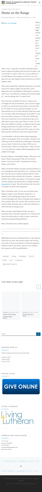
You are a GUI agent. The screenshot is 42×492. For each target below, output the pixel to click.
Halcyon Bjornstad (9, 17)
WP (14, 483)
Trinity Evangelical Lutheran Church (19, 478)
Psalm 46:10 (5, 184)
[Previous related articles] (34, 287)
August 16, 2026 (5, 357)
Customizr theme (31, 483)
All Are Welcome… (28, 314)
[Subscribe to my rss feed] (2, 327)
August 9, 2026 (5, 359)
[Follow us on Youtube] (8, 327)
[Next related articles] (38, 287)
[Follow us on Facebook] (5, 327)
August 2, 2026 (5, 361)
